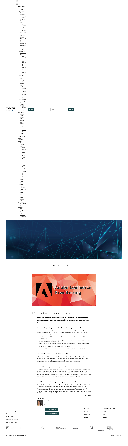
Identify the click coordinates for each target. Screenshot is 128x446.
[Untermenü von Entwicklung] (24, 51)
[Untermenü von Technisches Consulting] (21, 22)
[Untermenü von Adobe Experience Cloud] (21, 141)
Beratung (86, 411)
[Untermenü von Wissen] (22, 207)
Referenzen (87, 408)
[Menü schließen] (17, 4)
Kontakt (31, 109)
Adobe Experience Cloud (109, 408)
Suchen (71, 109)
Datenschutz (119, 435)
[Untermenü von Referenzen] (24, 6)
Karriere (104, 417)
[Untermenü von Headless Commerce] (21, 78)
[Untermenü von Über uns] (23, 202)
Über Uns (105, 411)
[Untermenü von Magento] (23, 112)
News (51, 265)
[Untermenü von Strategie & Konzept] (24, 14)
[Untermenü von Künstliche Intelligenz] (21, 85)
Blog (104, 414)
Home (47, 265)
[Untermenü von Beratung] (23, 11)
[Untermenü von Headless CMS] (23, 106)
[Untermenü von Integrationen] (21, 54)
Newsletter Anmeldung (52, 413)
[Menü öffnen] (17, 1)
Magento (86, 417)
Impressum (112, 435)
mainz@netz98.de (13, 422)
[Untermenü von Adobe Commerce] (21, 146)
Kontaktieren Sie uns (51, 409)
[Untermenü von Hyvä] (23, 123)
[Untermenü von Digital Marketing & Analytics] (25, 45)
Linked (45, 404)
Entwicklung (87, 414)
